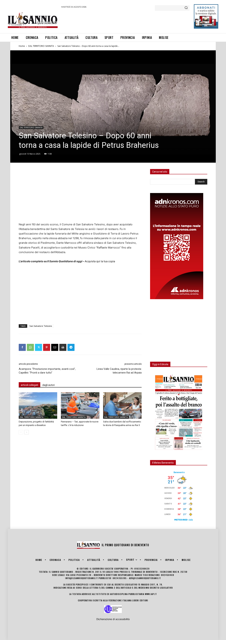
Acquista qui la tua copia (100, 261)
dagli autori (48, 385)
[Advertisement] (125, 20)
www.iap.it (151, 593)
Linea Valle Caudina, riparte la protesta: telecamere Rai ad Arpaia (119, 370)
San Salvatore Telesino (40, 326)
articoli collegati (29, 385)
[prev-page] (21, 432)
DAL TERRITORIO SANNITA (41, 46)
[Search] (186, 8)
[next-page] (26, 432)
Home (22, 46)
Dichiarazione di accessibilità (113, 619)
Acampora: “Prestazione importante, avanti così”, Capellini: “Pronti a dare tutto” (47, 370)
